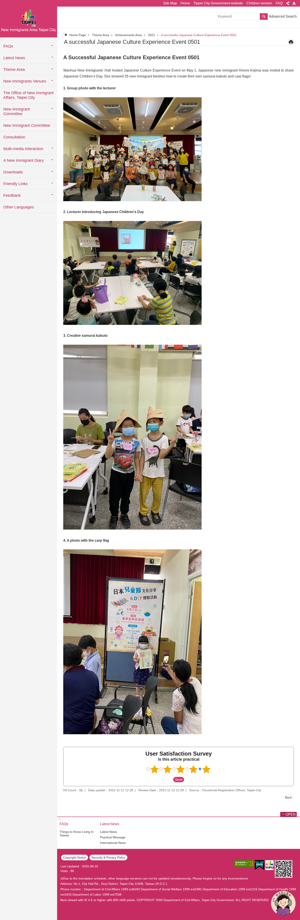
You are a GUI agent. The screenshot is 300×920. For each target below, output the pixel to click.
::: (4, 2)
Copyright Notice (74, 857)
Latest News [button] (14, 58)
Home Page (77, 35)
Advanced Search (283, 16)
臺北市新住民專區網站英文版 (28, 22)
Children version (259, 3)
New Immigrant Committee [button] (16, 111)
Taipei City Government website (218, 3)
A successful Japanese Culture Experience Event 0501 (199, 35)
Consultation (14, 137)
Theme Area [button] (14, 69)
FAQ (279, 3)
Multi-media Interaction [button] (23, 149)
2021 (151, 35)
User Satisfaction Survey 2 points (167, 769)
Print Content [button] (291, 42)
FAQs (64, 824)
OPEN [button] (291, 814)
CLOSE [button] (288, 3)
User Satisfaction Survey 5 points (206, 769)
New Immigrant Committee (26, 125)
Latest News (109, 824)
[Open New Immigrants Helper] (283, 903)
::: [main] (64, 34)
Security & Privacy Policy (108, 857)
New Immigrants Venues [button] (24, 81)
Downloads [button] (13, 172)
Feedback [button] (12, 195)
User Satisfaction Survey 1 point (154, 769)
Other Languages (18, 207)
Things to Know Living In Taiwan (77, 833)
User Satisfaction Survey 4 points (193, 769)
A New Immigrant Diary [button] (23, 160)
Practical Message (112, 837)
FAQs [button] (8, 46)
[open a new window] (244, 863)
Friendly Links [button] (15, 184)
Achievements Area (128, 35)
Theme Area (100, 35)
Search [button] (264, 16)
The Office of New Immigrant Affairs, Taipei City (28, 95)
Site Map (170, 3)
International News (113, 843)
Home (185, 3)
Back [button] (288, 797)
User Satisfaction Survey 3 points (180, 769)
